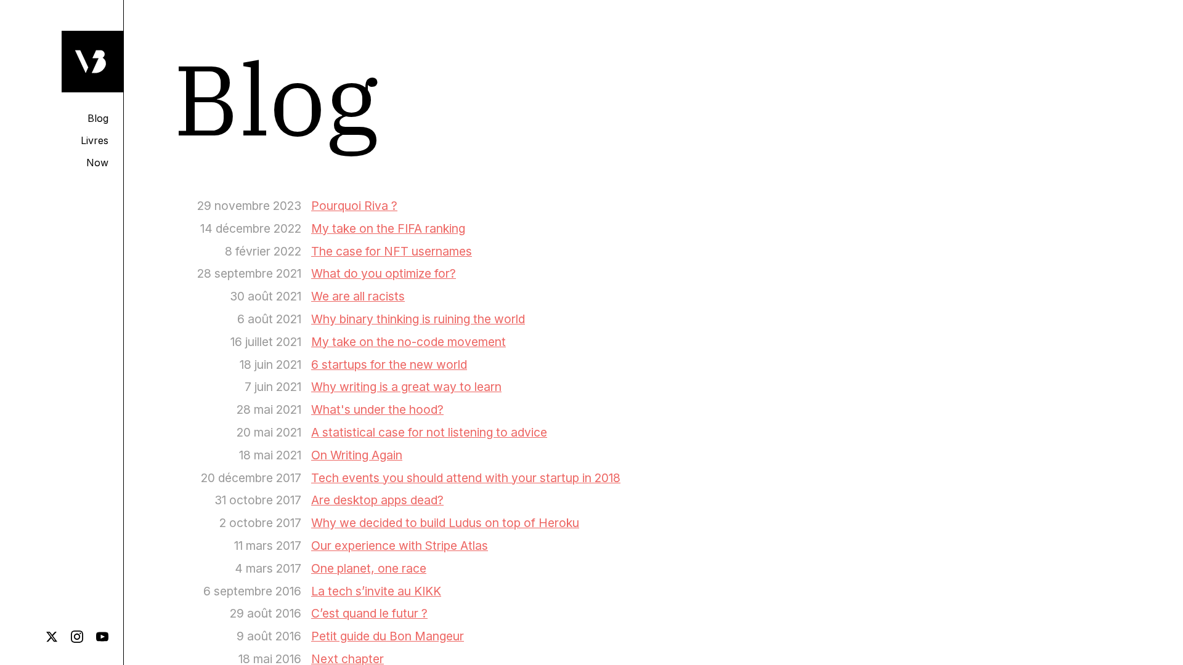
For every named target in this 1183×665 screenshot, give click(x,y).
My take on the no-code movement (408, 341)
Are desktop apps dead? (377, 500)
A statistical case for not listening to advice (429, 432)
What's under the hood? (377, 409)
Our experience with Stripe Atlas (399, 545)
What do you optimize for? (383, 273)
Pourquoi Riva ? (354, 205)
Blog (97, 118)
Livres (94, 140)
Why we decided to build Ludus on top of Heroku (445, 522)
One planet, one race (368, 568)
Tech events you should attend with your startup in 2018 (465, 477)
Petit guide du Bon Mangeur (387, 636)
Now (97, 162)
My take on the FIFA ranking (388, 228)
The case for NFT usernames (391, 251)
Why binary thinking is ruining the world (418, 319)
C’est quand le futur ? (369, 613)
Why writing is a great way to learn (406, 386)
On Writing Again (356, 455)
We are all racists (358, 296)
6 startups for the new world (389, 364)
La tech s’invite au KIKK (376, 591)
